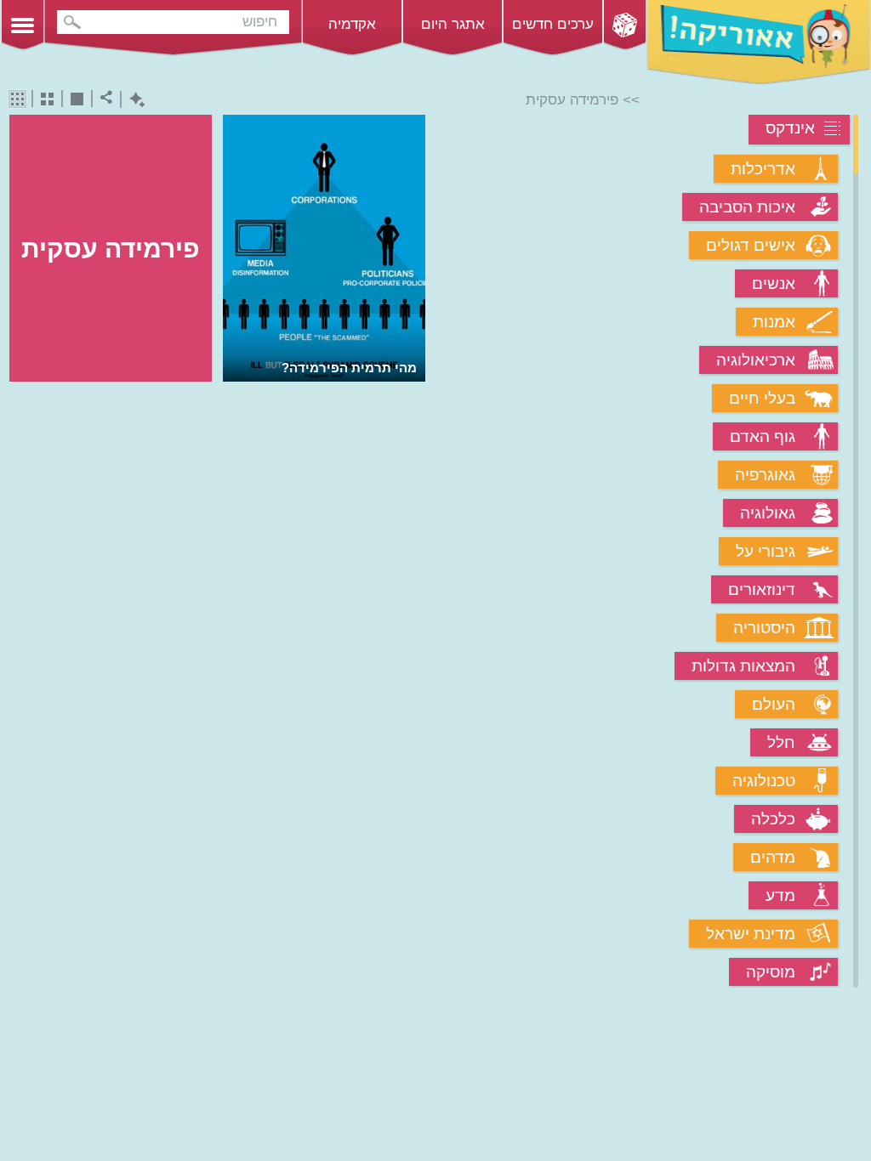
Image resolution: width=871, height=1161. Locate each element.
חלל (781, 742)
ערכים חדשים (553, 24)
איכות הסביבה (747, 207)
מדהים (772, 857)
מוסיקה (770, 972)
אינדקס (790, 128)
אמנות (774, 322)
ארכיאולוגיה (755, 360)
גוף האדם (762, 436)
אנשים (773, 283)
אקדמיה (352, 24)
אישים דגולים (750, 245)
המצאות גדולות (743, 666)
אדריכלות (763, 169)
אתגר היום (453, 24)
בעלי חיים (762, 398)
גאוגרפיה (765, 475)
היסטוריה (764, 628)
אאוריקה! (758, 42)
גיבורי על (765, 551)
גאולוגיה (767, 513)
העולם (773, 704)
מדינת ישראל (750, 934)
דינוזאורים (761, 589)
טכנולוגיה (763, 781)
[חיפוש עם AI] (133, 99)
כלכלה (773, 819)
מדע (780, 895)
